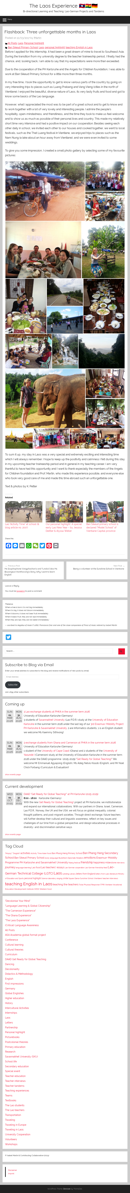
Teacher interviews (15, 1081)
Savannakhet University (52, 719)
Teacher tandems (14, 1086)
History (9, 1003)
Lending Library (69, 874)
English (9, 978)
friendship (87, 862)
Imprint (11, 1173)
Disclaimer (12, 1170)
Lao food (36, 867)
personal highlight (55, 47)
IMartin (37, 38)
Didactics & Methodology (19, 973)
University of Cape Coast (55, 750)
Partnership (11, 1027)
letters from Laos (102, 874)
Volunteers (11, 1139)
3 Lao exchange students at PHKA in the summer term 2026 (57, 711)
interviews (121, 863)
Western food (46, 889)
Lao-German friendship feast (96, 868)
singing (59, 878)
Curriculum (11, 954)
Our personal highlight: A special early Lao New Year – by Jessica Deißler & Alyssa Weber (64, 527)
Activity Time (36, 853)
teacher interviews (110, 878)
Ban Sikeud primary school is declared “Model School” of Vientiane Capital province (102, 527)
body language (51, 858)
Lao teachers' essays (52, 867)
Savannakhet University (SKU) (21, 1056)
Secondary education (17, 1066)
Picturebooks (12, 1037)
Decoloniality (12, 969)
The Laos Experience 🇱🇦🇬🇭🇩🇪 (63, 6)
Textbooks (10, 1100)
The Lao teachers (14, 1110)
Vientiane (108, 885)
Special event (12, 1071)
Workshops (11, 1144)
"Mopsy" (8, 853)
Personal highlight (34, 43)
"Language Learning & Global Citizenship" (28, 905)
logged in (21, 591)
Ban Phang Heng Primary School (67, 853)
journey (10, 867)
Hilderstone (110, 862)
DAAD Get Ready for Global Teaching (25, 959)
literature (113, 874)
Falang (71, 863)
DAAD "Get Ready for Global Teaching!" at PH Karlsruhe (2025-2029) (61, 794)
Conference (11, 939)
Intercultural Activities (17, 1008)
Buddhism (63, 858)
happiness (99, 862)
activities (25, 853)
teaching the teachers (65, 884)
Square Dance (74, 878)
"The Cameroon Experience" (20, 910)
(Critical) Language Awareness (22, 925)
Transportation (13, 1115)
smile (65, 878)
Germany (10, 988)
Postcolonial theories (16, 1042)
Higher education (14, 998)
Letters (9, 1022)
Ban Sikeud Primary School (23, 47)
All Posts (12, 43)
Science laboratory (48, 878)
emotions (90, 857)
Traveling (10, 1120)
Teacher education (15, 1076)
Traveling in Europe (15, 1124)
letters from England (85, 874)
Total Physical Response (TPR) (92, 885)
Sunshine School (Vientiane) (91, 878)
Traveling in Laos (14, 1129)
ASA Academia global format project (25, 935)
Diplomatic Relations (76, 858)
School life (11, 1061)
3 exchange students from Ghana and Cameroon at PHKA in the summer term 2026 (70, 742)
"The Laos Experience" (17, 920)
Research (10, 1051)
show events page (13, 774)
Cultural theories (14, 949)
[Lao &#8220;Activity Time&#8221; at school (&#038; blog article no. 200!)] (23, 511)
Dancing (9, 964)
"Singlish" (16, 853)
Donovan (66, 1189)
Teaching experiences (17, 1090)
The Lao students (14, 1105)
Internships (11, 1012)
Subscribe (12, 685)
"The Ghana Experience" (18, 915)
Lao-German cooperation (74, 868)
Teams (8, 1095)
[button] (45, 191)
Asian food (46, 853)
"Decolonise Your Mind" (17, 901)
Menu (9, 19)
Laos (20, 43)
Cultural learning (14, 944)
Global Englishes (14, 993)
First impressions (14, 983)
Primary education (15, 1047)
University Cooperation (17, 1134)
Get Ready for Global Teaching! (94, 759)
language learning (23, 868)
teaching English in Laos (79, 47)
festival (77, 863)
